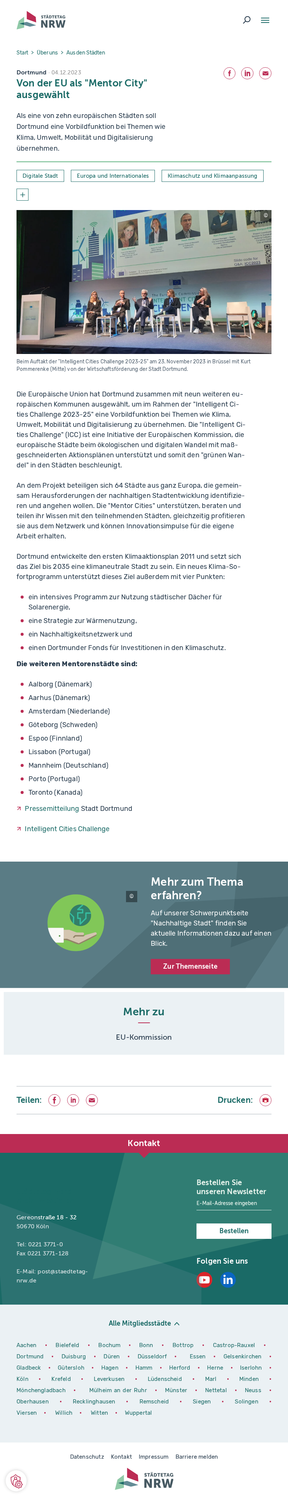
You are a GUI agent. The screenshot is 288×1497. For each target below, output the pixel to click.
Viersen (26, 1412)
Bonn (147, 1345)
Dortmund (31, 1356)
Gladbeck (29, 1367)
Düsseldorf (152, 1356)
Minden (249, 1379)
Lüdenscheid (165, 1379)
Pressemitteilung (52, 808)
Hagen (110, 1367)
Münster (177, 1390)
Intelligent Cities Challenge (67, 829)
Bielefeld (67, 1345)
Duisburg (75, 1356)
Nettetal (215, 1390)
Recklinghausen (96, 1401)
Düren (113, 1356)
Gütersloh (72, 1367)
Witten (100, 1412)
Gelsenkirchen (244, 1356)
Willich (64, 1412)
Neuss (254, 1390)
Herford (180, 1367)
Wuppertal (138, 1412)
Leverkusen (111, 1379)
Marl (211, 1379)
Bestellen (234, 1231)
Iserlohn (251, 1367)
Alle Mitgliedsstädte (140, 1323)
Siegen (202, 1401)
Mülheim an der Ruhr (119, 1390)
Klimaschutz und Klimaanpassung (212, 176)
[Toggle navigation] (265, 20)
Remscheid (154, 1401)
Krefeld (63, 1379)
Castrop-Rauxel (235, 1345)
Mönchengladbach (42, 1390)
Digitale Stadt (40, 176)
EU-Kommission (144, 1037)
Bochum (109, 1345)
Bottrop (183, 1345)
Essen (198, 1356)
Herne (216, 1367)
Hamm (144, 1367)
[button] (16, 1480)
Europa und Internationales (113, 176)
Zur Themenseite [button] (190, 966)
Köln (22, 1379)
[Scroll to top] (265, 1134)
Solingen (249, 1401)
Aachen (26, 1345)
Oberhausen (32, 1401)
